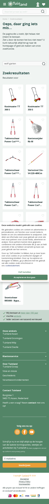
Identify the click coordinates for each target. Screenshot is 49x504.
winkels (17, 316)
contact (32, 402)
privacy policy (20, 451)
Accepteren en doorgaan (24, 278)
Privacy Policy (24, 481)
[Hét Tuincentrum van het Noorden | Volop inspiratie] (19, 3)
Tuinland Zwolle (10, 347)
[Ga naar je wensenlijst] (44, 4)
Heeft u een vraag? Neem (15, 402)
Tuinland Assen (10, 333)
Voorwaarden (24, 484)
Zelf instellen (24, 272)
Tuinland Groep (10, 366)
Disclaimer (24, 479)
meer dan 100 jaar (29, 312)
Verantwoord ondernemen (16, 379)
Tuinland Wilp (9, 342)
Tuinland (25, 475)
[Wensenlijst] (44, 4)
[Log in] (38, 4)
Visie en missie (10, 371)
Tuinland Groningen (12, 338)
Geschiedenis (9, 375)
